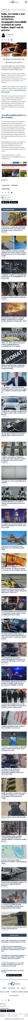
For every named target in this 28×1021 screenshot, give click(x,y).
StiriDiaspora (4, 9)
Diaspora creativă (4, 991)
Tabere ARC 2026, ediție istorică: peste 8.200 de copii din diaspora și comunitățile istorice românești (13, 344)
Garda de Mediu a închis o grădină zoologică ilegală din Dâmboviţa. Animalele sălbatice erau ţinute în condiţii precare (13, 838)
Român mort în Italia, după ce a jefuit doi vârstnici (13, 298)
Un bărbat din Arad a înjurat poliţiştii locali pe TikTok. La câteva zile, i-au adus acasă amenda (14, 412)
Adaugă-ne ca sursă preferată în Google (15, 59)
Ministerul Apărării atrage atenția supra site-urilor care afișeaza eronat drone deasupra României (13, 366)
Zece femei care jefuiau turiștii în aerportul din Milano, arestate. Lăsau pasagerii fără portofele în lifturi (12, 906)
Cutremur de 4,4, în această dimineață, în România (13, 481)
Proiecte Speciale (14, 995)
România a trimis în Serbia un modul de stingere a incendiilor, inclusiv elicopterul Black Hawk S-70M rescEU (13, 590)
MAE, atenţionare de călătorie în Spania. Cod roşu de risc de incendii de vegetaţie (13, 569)
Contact (20, 1014)
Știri (9, 9)
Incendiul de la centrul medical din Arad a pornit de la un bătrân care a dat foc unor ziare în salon (13, 525)
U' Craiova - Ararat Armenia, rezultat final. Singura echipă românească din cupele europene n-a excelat (14, 748)
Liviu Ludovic (10, 34)
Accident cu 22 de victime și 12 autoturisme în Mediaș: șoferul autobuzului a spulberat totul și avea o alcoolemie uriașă (12, 771)
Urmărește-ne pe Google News (15, 62)
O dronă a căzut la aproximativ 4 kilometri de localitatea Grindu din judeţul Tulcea (13, 861)
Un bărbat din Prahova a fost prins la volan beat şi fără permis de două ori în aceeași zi (13, 503)
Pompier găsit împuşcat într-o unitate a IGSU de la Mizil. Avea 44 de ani (13, 727)
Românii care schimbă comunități (19, 991)
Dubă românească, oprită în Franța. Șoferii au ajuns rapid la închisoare (14, 927)
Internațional (11, 988)
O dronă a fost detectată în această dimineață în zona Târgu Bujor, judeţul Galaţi (12, 547)
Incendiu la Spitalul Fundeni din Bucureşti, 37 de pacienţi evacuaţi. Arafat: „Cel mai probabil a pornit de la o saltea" (13, 613)
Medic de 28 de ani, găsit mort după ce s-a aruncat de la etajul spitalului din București (13, 883)
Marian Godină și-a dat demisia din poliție (13, 817)
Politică (4, 988)
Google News (7, 197)
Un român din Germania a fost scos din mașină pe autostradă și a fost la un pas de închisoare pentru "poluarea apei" (13, 705)
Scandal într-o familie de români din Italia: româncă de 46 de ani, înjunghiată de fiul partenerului (13, 276)
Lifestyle (23, 988)
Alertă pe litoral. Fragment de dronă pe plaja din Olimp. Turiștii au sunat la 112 (13, 434)
